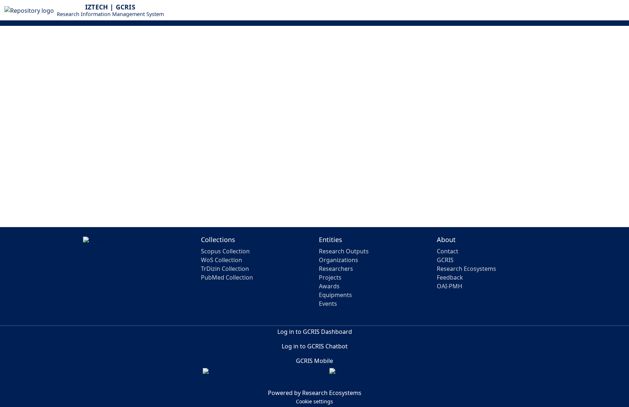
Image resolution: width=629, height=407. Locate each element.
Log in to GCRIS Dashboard (314, 332)
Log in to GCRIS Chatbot (315, 346)
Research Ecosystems (466, 269)
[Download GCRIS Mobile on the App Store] (263, 375)
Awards (329, 286)
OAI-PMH (449, 286)
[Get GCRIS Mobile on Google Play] (378, 375)
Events (328, 304)
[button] (607, 10)
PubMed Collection (227, 277)
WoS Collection (221, 260)
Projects (330, 277)
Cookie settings (314, 401)
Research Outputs (344, 251)
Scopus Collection (225, 251)
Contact (447, 251)
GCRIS (445, 260)
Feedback (450, 277)
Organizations (338, 260)
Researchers (336, 269)
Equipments (335, 295)
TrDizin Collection (225, 269)
